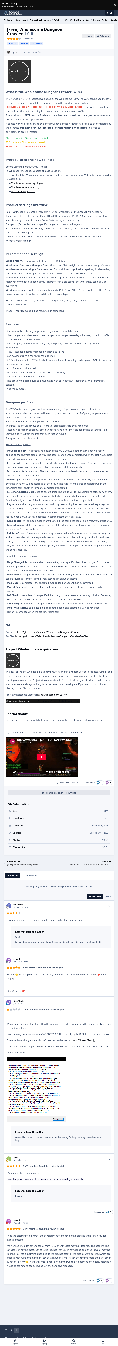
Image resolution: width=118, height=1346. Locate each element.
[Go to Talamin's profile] (8, 1221)
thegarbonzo (99, 1212)
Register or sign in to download (60, 792)
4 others (91, 782)
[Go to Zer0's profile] (8, 52)
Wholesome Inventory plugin (27, 183)
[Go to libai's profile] (8, 1158)
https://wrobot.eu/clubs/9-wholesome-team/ (56, 701)
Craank (16, 959)
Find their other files (32, 52)
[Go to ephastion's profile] (8, 905)
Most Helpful (95, 896)
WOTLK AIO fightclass (23, 191)
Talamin (67, 782)
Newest (108, 896)
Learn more (5, 5)
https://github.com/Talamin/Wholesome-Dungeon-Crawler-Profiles (51, 636)
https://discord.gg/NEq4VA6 (52, 694)
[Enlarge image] (13, 660)
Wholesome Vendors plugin (26, 187)
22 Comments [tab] (30, 875)
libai (15, 1157)
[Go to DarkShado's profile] (8, 1002)
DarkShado (18, 1001)
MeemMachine (78, 782)
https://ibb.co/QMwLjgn (84, 1040)
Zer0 (17, 52)
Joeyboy (60, 782)
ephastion (18, 904)
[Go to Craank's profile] (8, 960)
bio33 (85, 1280)
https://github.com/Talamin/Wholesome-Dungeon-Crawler (48, 632)
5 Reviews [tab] (13, 875)
